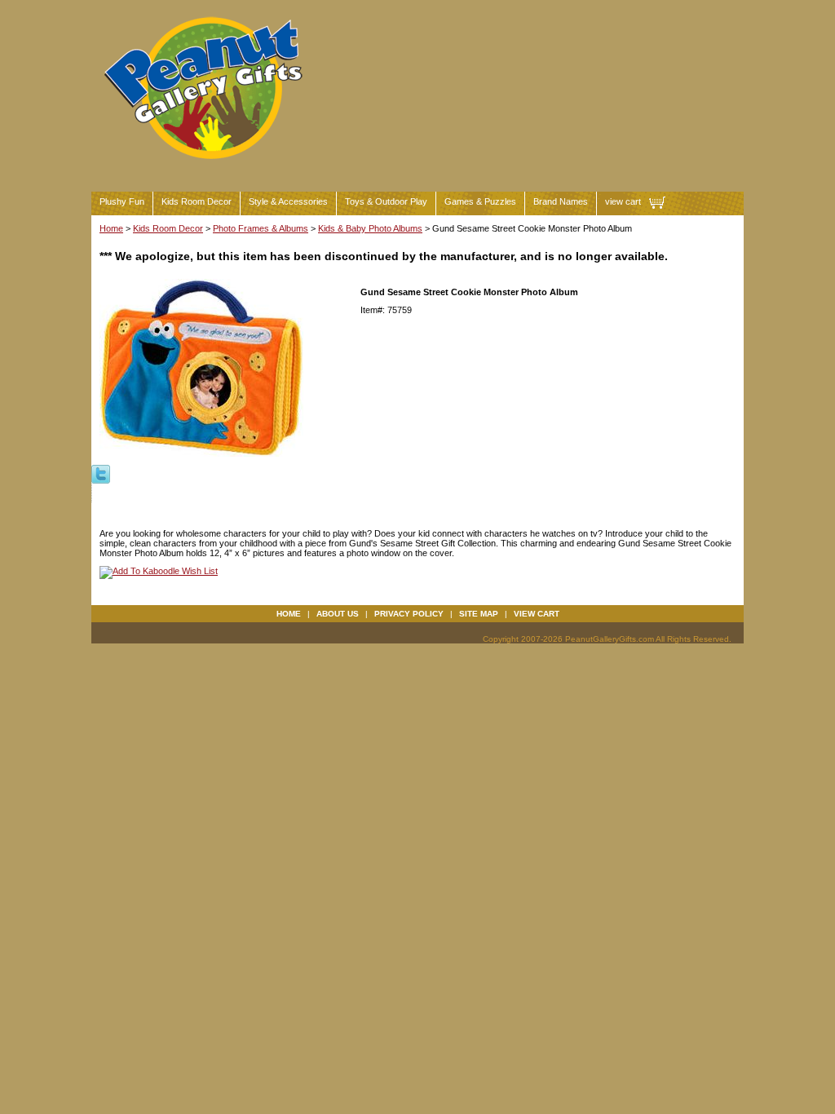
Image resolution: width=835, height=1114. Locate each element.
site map (478, 613)
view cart (623, 201)
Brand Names (560, 201)
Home (111, 228)
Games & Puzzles (480, 201)
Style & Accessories (288, 201)
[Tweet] (100, 473)
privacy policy (409, 613)
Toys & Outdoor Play (386, 201)
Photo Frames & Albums (260, 228)
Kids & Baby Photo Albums (370, 228)
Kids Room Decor (196, 201)
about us (337, 613)
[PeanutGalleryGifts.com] (206, 166)
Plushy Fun (121, 201)
